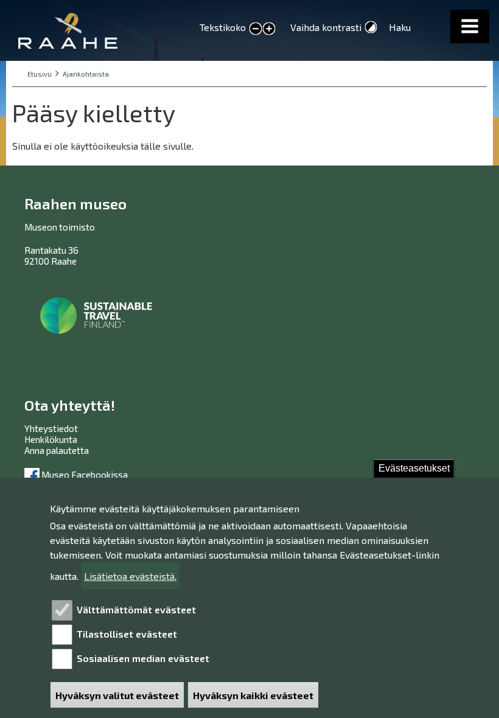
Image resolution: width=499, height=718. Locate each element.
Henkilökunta (50, 439)
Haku (400, 27)
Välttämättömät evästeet (136, 609)
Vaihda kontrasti (325, 27)
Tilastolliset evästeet (127, 634)
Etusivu (39, 74)
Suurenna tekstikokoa (269, 29)
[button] (469, 26)
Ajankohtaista (86, 74)
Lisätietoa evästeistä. (130, 576)
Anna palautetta (56, 450)
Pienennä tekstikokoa (255, 29)
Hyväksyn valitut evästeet (117, 695)
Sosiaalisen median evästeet (143, 658)
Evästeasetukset (414, 468)
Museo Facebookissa (84, 474)
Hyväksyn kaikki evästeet (253, 695)
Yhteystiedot (51, 428)
